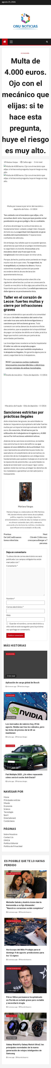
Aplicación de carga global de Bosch (22, 682)
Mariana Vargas (12, 162)
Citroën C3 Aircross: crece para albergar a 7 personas (37, 538)
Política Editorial (11, 843)
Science (7, 809)
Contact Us (8, 837)
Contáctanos (9, 821)
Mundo (7, 803)
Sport (6, 815)
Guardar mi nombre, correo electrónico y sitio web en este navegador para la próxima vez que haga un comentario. (25, 626)
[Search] (47, 41)
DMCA (7, 840)
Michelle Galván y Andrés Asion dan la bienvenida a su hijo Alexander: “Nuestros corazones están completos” (25, 905)
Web (8, 615)
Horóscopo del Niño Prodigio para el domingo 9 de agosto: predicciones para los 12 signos (25, 953)
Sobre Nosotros (10, 834)
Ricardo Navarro (25, 912)
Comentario (12, 566)
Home (6, 797)
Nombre (10, 598)
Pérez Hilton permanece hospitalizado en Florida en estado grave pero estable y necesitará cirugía (25, 1000)
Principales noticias (12, 800)
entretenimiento (13, 874)
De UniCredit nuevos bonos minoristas (12, 537)
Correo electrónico (15, 607)
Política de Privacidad (13, 846)
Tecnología (8, 812)
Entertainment (10, 818)
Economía (25, 53)
